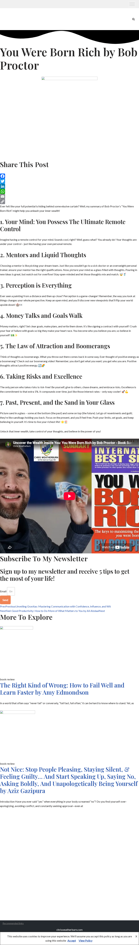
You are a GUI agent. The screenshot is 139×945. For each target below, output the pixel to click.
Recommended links (13, 923)
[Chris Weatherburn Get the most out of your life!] (12, 19)
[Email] (69, 196)
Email (3, 591)
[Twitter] (69, 181)
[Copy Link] (69, 201)
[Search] (133, 19)
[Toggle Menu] (132, 4)
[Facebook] (69, 176)
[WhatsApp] (69, 191)
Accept (71, 940)
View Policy (85, 940)
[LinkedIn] (69, 186)
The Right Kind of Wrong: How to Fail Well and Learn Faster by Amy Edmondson (62, 688)
